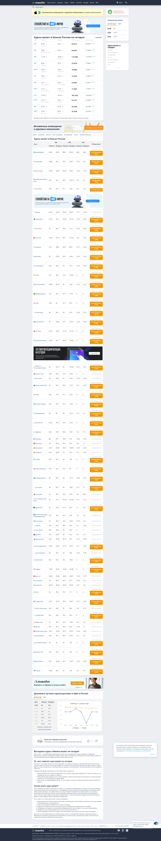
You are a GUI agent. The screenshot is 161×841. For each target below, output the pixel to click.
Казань (76, 135)
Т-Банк (37, 275)
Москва (48, 135)
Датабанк (38, 534)
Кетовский (38, 585)
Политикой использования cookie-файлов (138, 751)
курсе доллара (80, 765)
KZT (36, 69)
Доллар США (38, 697)
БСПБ (36, 303)
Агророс (37, 212)
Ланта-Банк (38, 487)
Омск (109, 64)
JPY (35, 100)
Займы (72, 3)
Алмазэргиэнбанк (40, 478)
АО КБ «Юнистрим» (46, 52)
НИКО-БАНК (60, 71)
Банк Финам (39, 530)
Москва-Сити (39, 652)
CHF (35, 95)
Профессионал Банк (41, 631)
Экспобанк (38, 189)
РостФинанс (39, 580)
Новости (96, 826)
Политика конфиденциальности (67, 826)
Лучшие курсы (112, 24)
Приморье (38, 452)
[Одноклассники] (123, 830)
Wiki (97, 3)
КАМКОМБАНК (60, 91)
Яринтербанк (39, 661)
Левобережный (39, 413)
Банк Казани (39, 171)
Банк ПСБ (38, 238)
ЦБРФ (34, 135)
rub (109, 28)
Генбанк (37, 459)
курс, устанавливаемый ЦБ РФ (51, 780)
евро (89, 765)
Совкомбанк (39, 219)
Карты (67, 3)
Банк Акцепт (39, 521)
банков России (78, 790)
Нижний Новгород (85, 135)
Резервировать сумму (96, 162)
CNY (35, 76)
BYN (35, 63)
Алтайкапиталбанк (41, 642)
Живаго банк (39, 622)
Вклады (86, 3)
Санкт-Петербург (57, 135)
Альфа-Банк (38, 161)
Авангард (43, 46)
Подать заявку (77, 683)
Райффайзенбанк (40, 294)
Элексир (37, 670)
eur (109, 36)
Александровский (40, 546)
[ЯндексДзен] (127, 830)
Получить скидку (96, 190)
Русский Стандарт (40, 404)
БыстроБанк (39, 448)
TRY (35, 89)
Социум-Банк (39, 601)
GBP (35, 56)
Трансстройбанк (45, 84)
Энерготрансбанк (40, 469)
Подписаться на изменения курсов (119, 11)
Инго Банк (38, 228)
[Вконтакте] (118, 830)
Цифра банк (39, 507)
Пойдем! (37, 569)
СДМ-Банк (38, 432)
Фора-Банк (60, 59)
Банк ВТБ (38, 256)
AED (35, 106)
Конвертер (41, 135)
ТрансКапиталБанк (41, 340)
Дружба (37, 627)
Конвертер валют (115, 20)
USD (35, 44)
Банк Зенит (38, 378)
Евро (44, 697)
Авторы (87, 826)
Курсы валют (51, 3)
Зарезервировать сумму (96, 153)
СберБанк (38, 247)
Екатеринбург (68, 135)
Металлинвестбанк (41, 385)
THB (35, 111)
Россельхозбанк (40, 284)
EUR (35, 50)
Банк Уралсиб (39, 322)
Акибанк (37, 525)
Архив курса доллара (44, 729)
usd (109, 32)
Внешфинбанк (39, 636)
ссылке (99, 839)
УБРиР (37, 394)
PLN (35, 82)
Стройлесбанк (39, 615)
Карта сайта (81, 826)
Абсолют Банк (39, 374)
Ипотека (79, 3)
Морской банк (39, 539)
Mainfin (39, 830)
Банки (92, 3)
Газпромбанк (39, 266)
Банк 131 (59, 102)
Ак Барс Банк (39, 312)
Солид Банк (38, 494)
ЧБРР (36, 592)
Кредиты (60, 3)
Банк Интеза (39, 422)
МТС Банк (38, 331)
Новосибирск (111, 62)
